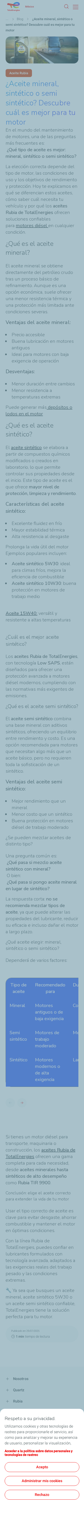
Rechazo (42, 1494)
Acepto (42, 1467)
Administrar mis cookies (42, 1481)
